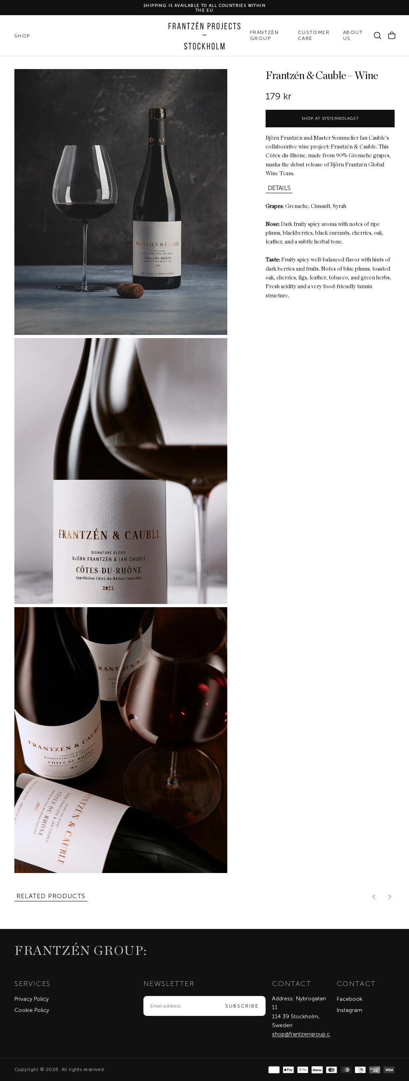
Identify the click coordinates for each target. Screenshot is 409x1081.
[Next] (390, 897)
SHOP (22, 36)
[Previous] (374, 897)
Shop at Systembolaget (330, 118)
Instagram (349, 1010)
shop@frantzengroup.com (305, 1034)
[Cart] (392, 35)
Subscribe (242, 1006)
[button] (377, 35)
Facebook (349, 999)
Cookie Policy (31, 1010)
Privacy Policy (31, 999)
